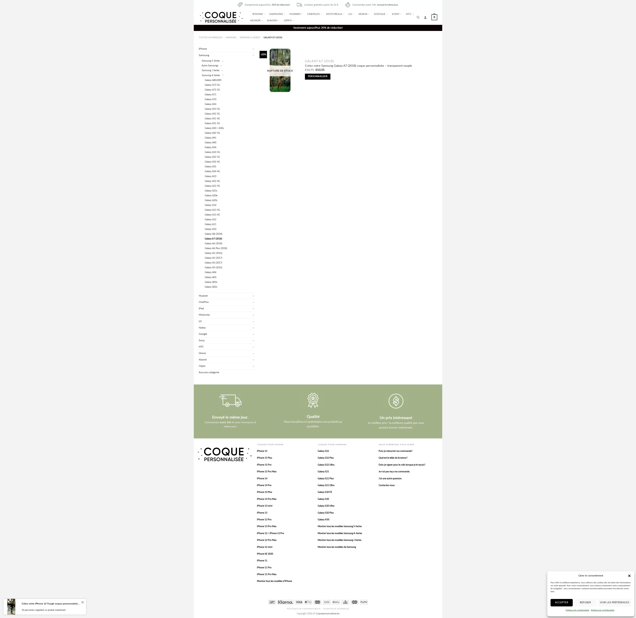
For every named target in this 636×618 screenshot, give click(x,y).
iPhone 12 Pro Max (266, 540)
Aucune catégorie (209, 372)
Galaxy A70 (210, 99)
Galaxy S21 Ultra (326, 485)
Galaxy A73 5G (212, 85)
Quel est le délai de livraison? (393, 458)
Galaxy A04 (210, 272)
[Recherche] (418, 17)
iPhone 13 (262, 513)
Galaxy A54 (210, 104)
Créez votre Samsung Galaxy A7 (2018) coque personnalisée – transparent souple (358, 65)
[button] (629, 575)
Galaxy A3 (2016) (213, 267)
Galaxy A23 (210, 176)
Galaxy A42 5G (212, 133)
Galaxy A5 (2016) (213, 253)
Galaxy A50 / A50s (214, 128)
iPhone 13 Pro (264, 520)
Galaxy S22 (323, 451)
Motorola (334, 14)
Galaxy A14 (210, 205)
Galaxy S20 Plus (326, 513)
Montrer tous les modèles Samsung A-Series (340, 533)
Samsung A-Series (250, 38)
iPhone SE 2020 (265, 554)
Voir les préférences (614, 602)
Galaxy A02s (211, 287)
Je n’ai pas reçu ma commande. (394, 472)
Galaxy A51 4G (212, 118)
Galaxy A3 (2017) (213, 262)
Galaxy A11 (210, 224)
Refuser (585, 602)
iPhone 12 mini (264, 547)
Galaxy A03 (210, 277)
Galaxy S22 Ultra (326, 465)
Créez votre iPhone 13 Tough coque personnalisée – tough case (51, 603)
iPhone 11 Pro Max (266, 574)
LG (350, 14)
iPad (201, 308)
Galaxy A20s (211, 200)
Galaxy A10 (210, 229)
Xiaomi (272, 20)
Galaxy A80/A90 (213, 80)
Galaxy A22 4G (212, 181)
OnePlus (313, 14)
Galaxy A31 (210, 166)
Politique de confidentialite (577, 610)
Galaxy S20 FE (325, 492)
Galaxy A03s (211, 282)
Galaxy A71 (210, 94)
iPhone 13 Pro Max (266, 526)
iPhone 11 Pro (264, 568)
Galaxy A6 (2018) (213, 243)
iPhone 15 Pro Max (266, 472)
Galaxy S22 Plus (326, 458)
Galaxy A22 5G (212, 186)
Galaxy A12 (210, 219)
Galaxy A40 (210, 142)
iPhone (257, 14)
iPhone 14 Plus (264, 492)
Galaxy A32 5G (212, 157)
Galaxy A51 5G (212, 123)
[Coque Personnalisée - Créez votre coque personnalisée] (221, 17)
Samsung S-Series (211, 61)
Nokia (363, 14)
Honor (255, 20)
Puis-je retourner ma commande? (395, 451)
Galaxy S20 (323, 499)
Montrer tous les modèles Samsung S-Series (340, 526)
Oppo (288, 20)
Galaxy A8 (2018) (213, 234)
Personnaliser (318, 76)
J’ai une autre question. (390, 478)
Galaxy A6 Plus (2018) (216, 248)
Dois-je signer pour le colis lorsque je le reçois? (402, 465)
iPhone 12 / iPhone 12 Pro (270, 533)
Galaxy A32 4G (212, 162)
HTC (409, 14)
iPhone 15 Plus (264, 458)
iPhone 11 (262, 561)
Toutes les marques (210, 38)
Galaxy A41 (210, 138)
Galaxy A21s (211, 191)
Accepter (561, 602)
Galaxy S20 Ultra (326, 506)
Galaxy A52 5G (212, 114)
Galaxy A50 (323, 520)
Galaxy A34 (210, 147)
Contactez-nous (387, 485)
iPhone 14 (262, 478)
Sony (395, 14)
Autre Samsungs (210, 65)
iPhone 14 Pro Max (266, 499)
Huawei (295, 14)
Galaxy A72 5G (212, 90)
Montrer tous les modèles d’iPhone (274, 581)
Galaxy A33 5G (212, 152)
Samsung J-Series (210, 70)
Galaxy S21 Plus (326, 478)
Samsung (276, 14)
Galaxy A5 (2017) (213, 258)
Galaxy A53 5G (212, 109)
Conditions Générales (336, 609)
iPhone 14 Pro (264, 485)
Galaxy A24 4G (212, 171)
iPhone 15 (262, 451)
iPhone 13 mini (264, 506)
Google (379, 14)
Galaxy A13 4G (212, 215)
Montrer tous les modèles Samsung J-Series (339, 540)
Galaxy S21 (323, 472)
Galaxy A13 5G (212, 210)
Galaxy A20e (211, 195)
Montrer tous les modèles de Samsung (337, 547)
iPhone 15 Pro (264, 465)
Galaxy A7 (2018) (213, 239)
